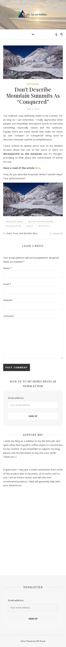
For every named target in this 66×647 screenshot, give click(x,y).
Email (7, 284)
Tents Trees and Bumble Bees (22, 233)
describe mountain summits (40, 221)
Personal (33, 84)
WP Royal (40, 641)
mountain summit (13, 226)
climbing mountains (14, 221)
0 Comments (56, 233)
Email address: (16, 397)
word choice (43, 226)
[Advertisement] (33, 529)
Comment (8, 316)
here (37, 167)
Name (7, 268)
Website (7, 300)
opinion (29, 226)
